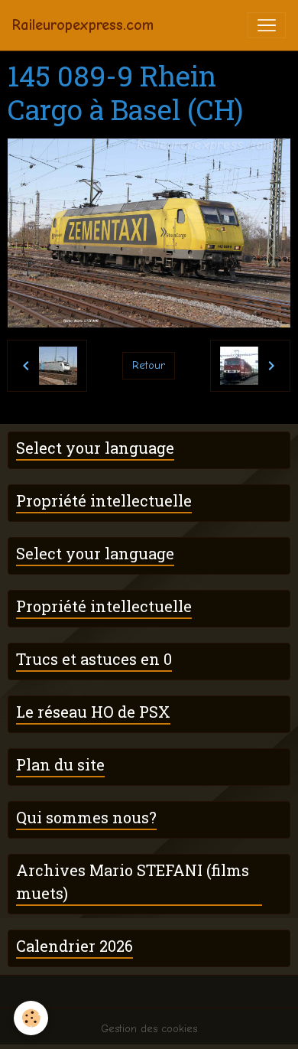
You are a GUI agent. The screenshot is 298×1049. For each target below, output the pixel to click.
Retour (148, 365)
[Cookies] (31, 1018)
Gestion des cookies (149, 1028)
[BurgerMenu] (267, 25)
